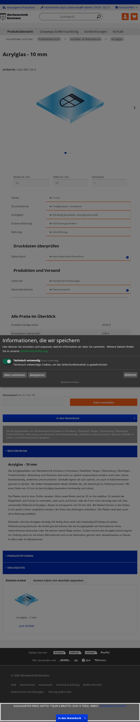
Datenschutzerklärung (34, 351)
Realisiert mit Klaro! (70, 382)
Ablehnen (130, 375)
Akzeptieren (37, 375)
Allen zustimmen (14, 375)
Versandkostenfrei (113, 706)
